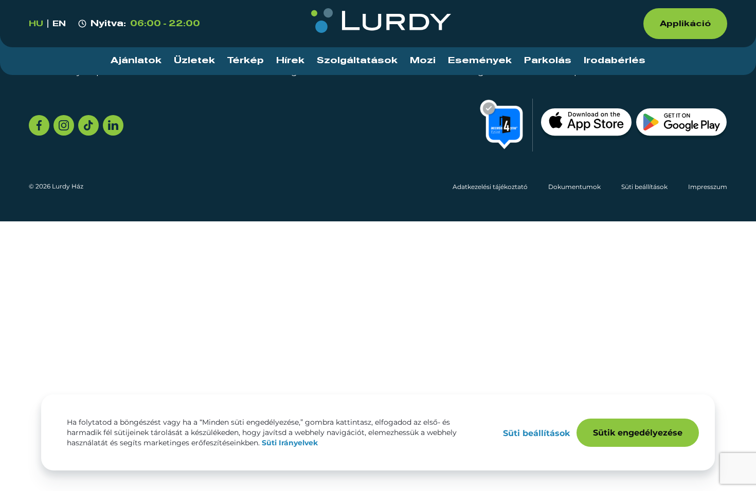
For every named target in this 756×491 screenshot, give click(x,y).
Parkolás (547, 60)
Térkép (245, 60)
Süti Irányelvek (290, 442)
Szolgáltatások (357, 60)
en (59, 24)
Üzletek (194, 60)
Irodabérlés (614, 60)
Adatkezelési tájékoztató (490, 187)
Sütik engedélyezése (637, 433)
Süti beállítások (644, 187)
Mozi (423, 60)
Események (480, 60)
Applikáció (685, 24)
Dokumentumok (574, 187)
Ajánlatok (136, 60)
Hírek (290, 60)
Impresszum (707, 187)
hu (36, 24)
